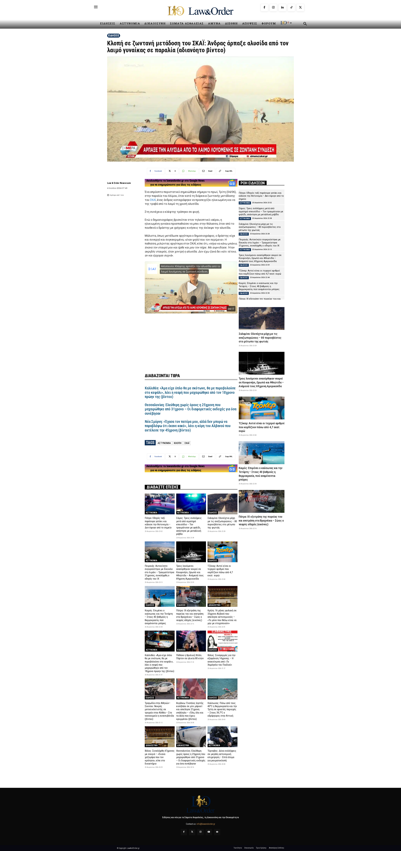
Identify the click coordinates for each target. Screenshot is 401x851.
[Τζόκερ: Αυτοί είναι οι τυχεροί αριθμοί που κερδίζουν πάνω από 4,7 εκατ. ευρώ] (222, 551)
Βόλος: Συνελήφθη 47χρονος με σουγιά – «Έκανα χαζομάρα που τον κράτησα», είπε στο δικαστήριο (159, 757)
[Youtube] (209, 832)
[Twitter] (192, 832)
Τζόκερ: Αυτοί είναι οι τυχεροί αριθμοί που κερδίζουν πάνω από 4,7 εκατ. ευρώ (220, 570)
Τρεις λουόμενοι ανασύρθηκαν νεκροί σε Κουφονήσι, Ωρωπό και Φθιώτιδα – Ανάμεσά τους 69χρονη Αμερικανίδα (190, 572)
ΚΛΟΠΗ (177, 443)
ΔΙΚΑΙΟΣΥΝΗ (214, 605)
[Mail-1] (217, 832)
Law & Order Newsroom (119, 183)
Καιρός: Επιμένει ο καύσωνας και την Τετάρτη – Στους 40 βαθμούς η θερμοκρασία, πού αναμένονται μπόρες (159, 617)
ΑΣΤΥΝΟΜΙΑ (164, 443)
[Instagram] (273, 7)
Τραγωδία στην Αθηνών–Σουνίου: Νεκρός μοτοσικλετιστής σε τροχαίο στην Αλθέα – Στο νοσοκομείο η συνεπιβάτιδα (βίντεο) (159, 711)
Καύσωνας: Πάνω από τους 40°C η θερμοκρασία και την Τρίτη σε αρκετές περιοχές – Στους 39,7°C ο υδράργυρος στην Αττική (222, 709)
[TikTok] (291, 7)
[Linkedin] (282, 7)
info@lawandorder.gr (206, 824)
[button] (305, 24)
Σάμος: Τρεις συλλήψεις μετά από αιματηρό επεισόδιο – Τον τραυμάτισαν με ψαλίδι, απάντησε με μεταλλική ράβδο (189, 525)
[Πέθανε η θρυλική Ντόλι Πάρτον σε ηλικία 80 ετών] (191, 641)
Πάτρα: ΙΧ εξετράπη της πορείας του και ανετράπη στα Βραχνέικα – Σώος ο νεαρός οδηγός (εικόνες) (189, 615)
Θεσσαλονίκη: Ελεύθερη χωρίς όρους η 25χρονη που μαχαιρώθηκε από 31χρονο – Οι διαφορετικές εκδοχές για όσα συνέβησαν (190, 409)
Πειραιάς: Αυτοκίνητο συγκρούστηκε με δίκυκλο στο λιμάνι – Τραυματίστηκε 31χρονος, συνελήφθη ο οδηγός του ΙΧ (159, 572)
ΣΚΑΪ (153, 199)
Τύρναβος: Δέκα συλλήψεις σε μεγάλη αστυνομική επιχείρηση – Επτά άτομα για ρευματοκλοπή (222, 755)
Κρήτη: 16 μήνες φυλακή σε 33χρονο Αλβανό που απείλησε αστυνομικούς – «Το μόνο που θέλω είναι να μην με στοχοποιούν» (222, 617)
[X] (300, 7)
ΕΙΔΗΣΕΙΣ (113, 35)
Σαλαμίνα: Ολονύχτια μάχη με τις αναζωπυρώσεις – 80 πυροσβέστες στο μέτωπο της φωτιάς (222, 522)
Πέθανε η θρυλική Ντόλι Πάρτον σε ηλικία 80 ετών (190, 657)
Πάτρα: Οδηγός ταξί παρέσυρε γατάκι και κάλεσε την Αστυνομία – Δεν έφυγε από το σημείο (158, 522)
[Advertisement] (191, 339)
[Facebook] (264, 7)
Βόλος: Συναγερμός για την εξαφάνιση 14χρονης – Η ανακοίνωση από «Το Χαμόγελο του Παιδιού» (221, 660)
